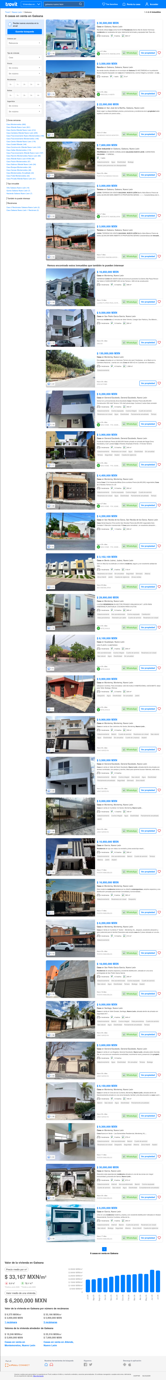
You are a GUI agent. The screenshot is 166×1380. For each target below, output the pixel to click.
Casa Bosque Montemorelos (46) (18, 167)
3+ (31, 84)
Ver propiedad (148, 52)
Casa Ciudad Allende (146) (16, 144)
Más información (38, 1376)
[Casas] (46, 1365)
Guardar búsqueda (24, 31)
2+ (25, 84)
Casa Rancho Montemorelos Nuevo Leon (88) (23, 155)
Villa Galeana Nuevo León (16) (17, 187)
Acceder (154, 4)
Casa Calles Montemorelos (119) (18, 150)
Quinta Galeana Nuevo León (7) (18, 190)
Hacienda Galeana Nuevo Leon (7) (19, 193)
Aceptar (136, 1376)
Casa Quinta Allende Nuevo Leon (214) (21, 130)
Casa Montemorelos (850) (16, 124)
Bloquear (146, 1376)
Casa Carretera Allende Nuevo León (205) (22, 133)
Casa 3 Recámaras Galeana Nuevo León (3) (23, 207)
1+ (18, 84)
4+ (38, 84)
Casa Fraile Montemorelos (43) (18, 175)
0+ (11, 84)
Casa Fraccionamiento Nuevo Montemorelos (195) (25, 135)
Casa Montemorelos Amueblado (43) (20, 173)
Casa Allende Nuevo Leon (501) (18, 127)
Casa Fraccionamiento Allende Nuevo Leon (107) (24, 153)
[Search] (80, 4)
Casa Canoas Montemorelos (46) (18, 170)
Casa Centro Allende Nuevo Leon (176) (21, 141)
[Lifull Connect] (17, 1365)
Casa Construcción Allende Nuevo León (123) (23, 147)
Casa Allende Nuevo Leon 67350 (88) (20, 158)
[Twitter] (90, 1365)
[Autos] (51, 1365)
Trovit (7, 12)
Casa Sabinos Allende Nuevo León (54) (21, 164)
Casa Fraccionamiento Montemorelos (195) (22, 138)
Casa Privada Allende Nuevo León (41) (21, 178)
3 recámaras (50, 1322)
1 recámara (11, 1322)
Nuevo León (17, 12)
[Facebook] (85, 1365)
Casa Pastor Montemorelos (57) (18, 161)
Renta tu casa (133, 4)
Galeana (28, 12)
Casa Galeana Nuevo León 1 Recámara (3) (22, 210)
